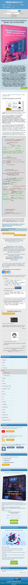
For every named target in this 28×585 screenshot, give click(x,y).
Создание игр (7, 460)
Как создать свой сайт (20, 299)
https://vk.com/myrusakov (17, 247)
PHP (4, 370)
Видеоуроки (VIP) (6, 420)
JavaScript (4, 367)
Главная (4, 4)
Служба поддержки (6, 7)
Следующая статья (19, 235)
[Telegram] (9, 272)
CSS (3, 365)
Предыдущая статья (8, 233)
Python (3, 393)
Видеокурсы (16, 4)
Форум (3, 412)
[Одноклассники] (6, 272)
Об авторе (9, 4)
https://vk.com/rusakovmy (13, 252)
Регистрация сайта (6, 386)
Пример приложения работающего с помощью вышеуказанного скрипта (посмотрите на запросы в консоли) (13, 225)
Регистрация (14, 14)
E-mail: (8, 515)
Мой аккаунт (11, 447)
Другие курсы (14, 523)
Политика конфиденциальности (14, 581)
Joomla (4, 383)
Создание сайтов (7, 458)
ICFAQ (3, 323)
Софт (3, 409)
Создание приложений (9, 462)
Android (4, 401)
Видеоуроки (5, 407)
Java (3, 391)
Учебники (4, 404)
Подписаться (10, 431)
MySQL (4, 378)
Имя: (8, 517)
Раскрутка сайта (6, 388)
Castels (5, 341)
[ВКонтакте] (3, 272)
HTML (3, 362)
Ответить (24, 328)
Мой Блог (22, 4)
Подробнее (24, 88)
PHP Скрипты (7, 375)
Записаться (14, 561)
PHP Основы (7, 373)
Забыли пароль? (14, 15)
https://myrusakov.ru (13, 242)
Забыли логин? (14, 16)
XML (3, 380)
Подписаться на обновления (16, 259)
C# (3, 396)
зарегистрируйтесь (16, 351)
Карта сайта (5, 414)
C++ (3, 399)
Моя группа (20, 447)
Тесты (13, 7)
